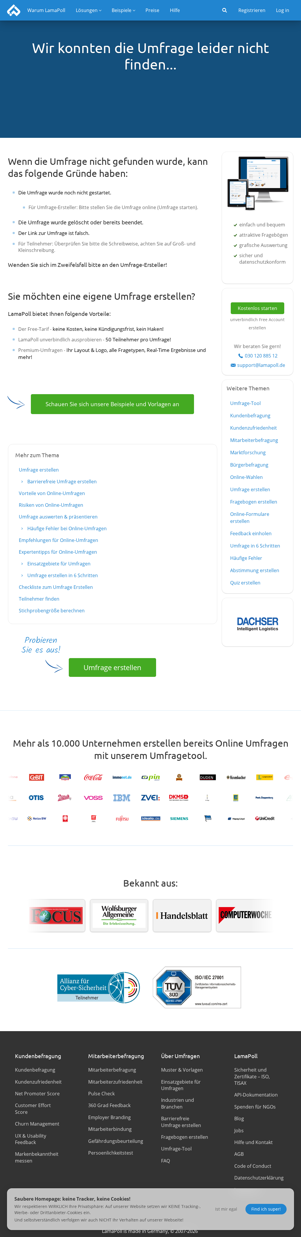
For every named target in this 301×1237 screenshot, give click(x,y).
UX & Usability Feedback (30, 1139)
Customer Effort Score (33, 1108)
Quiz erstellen (245, 582)
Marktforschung (248, 452)
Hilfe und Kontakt (253, 1142)
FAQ (165, 1161)
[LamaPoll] (13, 10)
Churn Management (37, 1124)
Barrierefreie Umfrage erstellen (61, 481)
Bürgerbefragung (249, 465)
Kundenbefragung (250, 415)
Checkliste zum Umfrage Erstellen (56, 587)
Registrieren (251, 10)
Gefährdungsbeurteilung (114, 1141)
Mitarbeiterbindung (110, 1129)
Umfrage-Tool (245, 403)
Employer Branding (109, 1117)
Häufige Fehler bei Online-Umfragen (66, 528)
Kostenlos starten (257, 308)
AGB (239, 1154)
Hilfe (175, 10)
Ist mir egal (226, 1209)
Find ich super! (266, 1209)
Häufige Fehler (246, 558)
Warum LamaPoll (46, 10)
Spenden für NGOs (255, 1107)
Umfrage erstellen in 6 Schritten (62, 575)
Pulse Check (101, 1093)
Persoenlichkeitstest (110, 1153)
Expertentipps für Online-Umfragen (58, 552)
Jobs (239, 1130)
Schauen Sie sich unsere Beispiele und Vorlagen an (112, 404)
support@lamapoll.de (261, 365)
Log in (282, 10)
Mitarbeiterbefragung (254, 440)
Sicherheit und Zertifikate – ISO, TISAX (252, 1076)
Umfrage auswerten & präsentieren (58, 517)
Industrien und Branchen (177, 1103)
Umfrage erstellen (39, 470)
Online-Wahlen (246, 477)
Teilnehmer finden (39, 599)
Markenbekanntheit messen (36, 1157)
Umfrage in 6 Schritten (255, 546)
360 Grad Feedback (109, 1105)
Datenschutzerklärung (259, 1178)
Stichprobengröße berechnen (52, 610)
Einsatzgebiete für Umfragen (58, 563)
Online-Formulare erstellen (249, 517)
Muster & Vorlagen (182, 1070)
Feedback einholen (251, 533)
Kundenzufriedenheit (253, 428)
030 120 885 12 (261, 356)
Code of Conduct (252, 1166)
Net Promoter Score (37, 1093)
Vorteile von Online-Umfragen (52, 493)
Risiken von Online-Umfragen (51, 505)
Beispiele (121, 10)
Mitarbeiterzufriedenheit (114, 1082)
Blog (239, 1118)
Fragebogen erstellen (253, 502)
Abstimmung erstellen (254, 570)
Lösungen (87, 10)
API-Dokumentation (256, 1095)
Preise (152, 10)
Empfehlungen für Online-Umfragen (58, 540)
